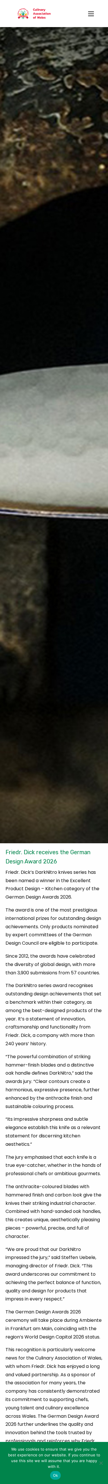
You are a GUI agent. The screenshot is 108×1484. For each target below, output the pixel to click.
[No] (101, 1463)
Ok (55, 1475)
